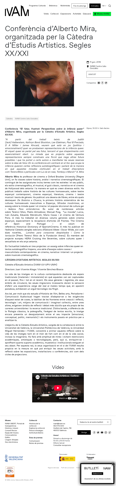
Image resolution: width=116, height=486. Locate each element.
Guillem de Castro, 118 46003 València (62, 429)
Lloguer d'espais (11, 440)
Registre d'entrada (53, 468)
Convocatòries (11, 435)
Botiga (84, 432)
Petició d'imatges (36, 430)
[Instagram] (105, 432)
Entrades (95, 6)
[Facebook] (102, 82)
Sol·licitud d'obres (36, 433)
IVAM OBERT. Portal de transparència (14, 424)
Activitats (77, 14)
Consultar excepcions (62, 445)
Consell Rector (11, 430)
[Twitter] (106, 82)
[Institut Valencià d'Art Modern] (13, 12)
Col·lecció (54, 14)
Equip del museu (12, 433)
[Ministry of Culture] (71, 459)
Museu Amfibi (103, 14)
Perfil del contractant (67, 468)
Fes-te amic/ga (79, 6)
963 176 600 (58, 426)
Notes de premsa (36, 443)
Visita (46, 14)
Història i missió (11, 428)
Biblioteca (53, 6)
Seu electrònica (11, 442)
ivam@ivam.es (59, 423)
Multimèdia (65, 6)
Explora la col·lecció (37, 428)
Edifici (7, 437)
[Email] (99, 82)
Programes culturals (37, 6)
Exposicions (65, 14)
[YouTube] (102, 432)
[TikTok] (109, 432)
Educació (87, 14)
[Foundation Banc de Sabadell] (90, 458)
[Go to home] (10, 458)
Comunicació (34, 441)
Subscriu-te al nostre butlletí (91, 422)
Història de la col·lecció (34, 424)
